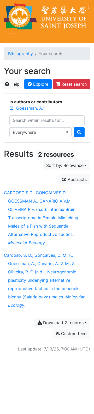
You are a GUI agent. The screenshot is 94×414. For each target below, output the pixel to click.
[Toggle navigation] (11, 36)
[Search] (79, 132)
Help (14, 84)
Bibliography (20, 53)
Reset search (73, 84)
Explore (40, 84)
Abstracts (76, 179)
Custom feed (73, 333)
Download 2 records (63, 322)
